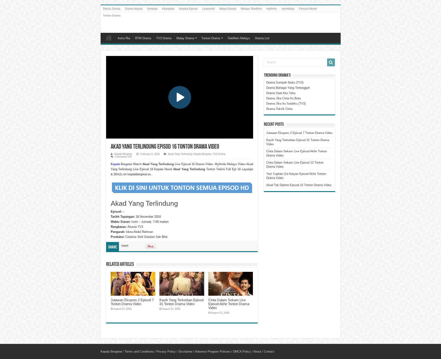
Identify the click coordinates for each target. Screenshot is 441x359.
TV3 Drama (163, 38)
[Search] (331, 62)
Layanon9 (208, 8)
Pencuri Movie (308, 8)
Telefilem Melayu (238, 38)
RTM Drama (143, 38)
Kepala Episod (188, 8)
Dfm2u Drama (111, 8)
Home (109, 37)
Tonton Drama (112, 15)
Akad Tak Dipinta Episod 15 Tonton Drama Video (298, 185)
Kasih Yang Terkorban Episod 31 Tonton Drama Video (181, 302)
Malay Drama (227, 8)
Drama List (262, 38)
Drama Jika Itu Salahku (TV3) (286, 103)
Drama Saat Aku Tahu (280, 93)
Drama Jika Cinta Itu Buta (283, 98)
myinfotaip (288, 8)
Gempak (152, 8)
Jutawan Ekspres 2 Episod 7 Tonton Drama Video (132, 302)
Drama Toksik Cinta (279, 109)
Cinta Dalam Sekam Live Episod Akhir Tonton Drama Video (228, 304)
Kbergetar (168, 8)
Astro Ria (124, 38)
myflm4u (271, 8)
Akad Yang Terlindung (180, 154)
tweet (124, 245)
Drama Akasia (133, 8)
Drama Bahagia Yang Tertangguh (288, 87)
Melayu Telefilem (251, 8)
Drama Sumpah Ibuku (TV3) (284, 82)
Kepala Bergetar (123, 154)
